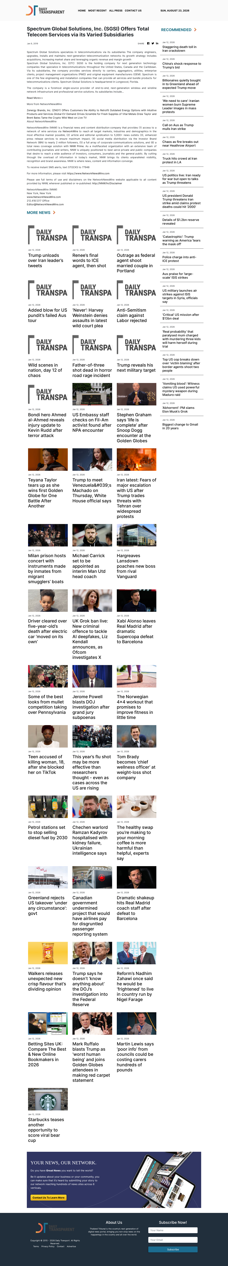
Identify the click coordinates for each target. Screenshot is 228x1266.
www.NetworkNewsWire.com (44, 196)
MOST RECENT (97, 10)
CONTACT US (133, 10)
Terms (36, 1246)
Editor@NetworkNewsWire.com (45, 204)
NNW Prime (77, 146)
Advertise (71, 1246)
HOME (82, 10)
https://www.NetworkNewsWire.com (88, 173)
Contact (60, 1246)
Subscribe (173, 1249)
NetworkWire (70, 131)
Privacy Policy (47, 1246)
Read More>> (35, 97)
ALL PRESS (115, 10)
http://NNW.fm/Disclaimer (107, 183)
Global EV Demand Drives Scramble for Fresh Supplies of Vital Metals (95, 113)
